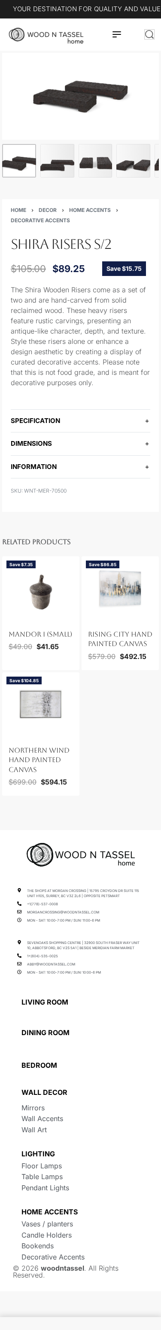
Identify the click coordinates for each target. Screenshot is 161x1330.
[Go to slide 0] (9, 617)
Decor (48, 210)
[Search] (149, 34)
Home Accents (90, 210)
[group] (40, 588)
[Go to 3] (95, 161)
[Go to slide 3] (24, 617)
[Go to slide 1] (14, 617)
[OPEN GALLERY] (80, 96)
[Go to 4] (133, 161)
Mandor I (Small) (40, 634)
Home (18, 210)
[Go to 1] (19, 161)
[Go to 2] (57, 161)
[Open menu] (117, 34)
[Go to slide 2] (18, 617)
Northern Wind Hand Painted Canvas (39, 760)
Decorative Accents (40, 220)
